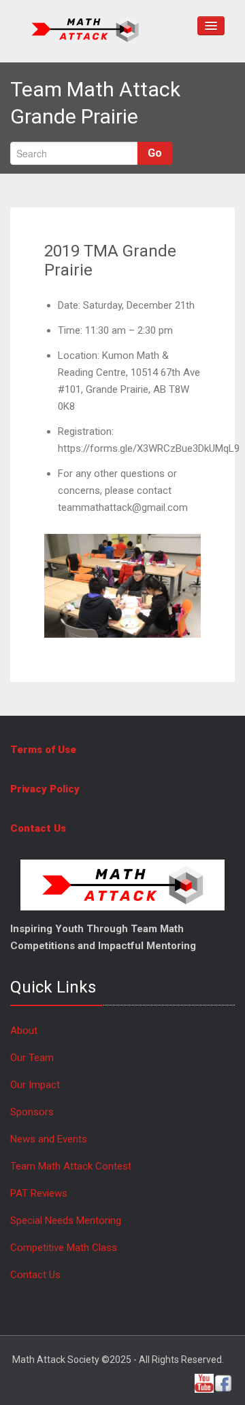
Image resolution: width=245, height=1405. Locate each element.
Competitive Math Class (65, 1248)
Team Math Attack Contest (70, 1166)
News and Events (48, 1139)
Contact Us (35, 1275)
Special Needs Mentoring (65, 1220)
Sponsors (32, 1112)
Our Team (32, 1058)
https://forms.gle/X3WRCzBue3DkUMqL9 (149, 448)
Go (155, 153)
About (23, 1030)
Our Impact (35, 1085)
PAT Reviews (38, 1193)
